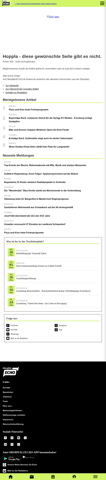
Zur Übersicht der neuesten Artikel (22, 89)
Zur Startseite (12, 85)
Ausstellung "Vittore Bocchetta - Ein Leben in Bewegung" (41, 302)
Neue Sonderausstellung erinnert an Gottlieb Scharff (38, 264)
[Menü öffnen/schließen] (102, 3)
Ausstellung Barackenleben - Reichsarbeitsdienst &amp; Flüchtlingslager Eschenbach (53, 289)
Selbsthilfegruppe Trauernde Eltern (31, 252)
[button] (95, 476)
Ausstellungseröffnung (26, 277)
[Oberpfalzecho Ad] (35, 3)
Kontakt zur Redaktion (16, 92)
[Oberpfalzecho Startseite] (6, 5)
